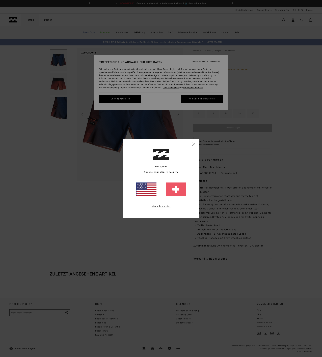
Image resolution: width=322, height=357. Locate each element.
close (193, 144)
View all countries (161, 206)
